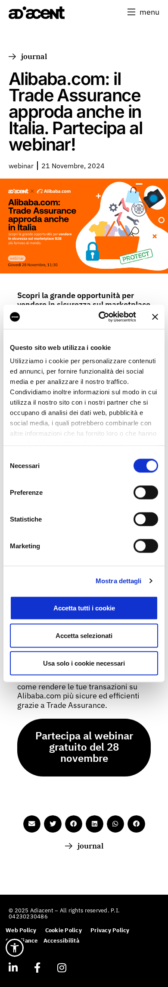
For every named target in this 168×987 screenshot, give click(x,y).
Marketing (25, 545)
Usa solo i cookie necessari (84, 662)
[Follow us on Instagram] (61, 967)
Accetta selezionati (84, 635)
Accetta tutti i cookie (84, 607)
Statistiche (26, 518)
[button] (143, 12)
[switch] (146, 492)
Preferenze (26, 492)
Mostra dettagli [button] (119, 581)
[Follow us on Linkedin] (13, 967)
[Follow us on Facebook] (37, 967)
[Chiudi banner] (155, 317)
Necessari (25, 465)
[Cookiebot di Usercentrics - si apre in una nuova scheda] (102, 317)
